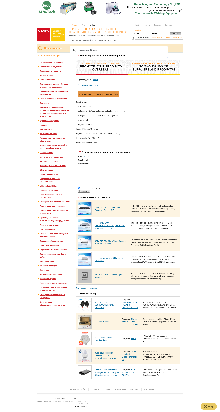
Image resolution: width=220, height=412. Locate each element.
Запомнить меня (142, 37)
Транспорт (44, 270)
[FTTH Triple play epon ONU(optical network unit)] (84, 265)
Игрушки (43, 125)
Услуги (147, 25)
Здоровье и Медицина (49, 120)
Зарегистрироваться (174, 37)
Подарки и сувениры (49, 190)
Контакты (168, 25)
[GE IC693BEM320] (84, 327)
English (92, 25)
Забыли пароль (156, 37)
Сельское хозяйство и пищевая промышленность (54, 235)
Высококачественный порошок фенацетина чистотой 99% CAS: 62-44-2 (106, 355)
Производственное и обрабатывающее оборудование (54, 219)
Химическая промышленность (53, 283)
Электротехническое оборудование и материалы (52, 303)
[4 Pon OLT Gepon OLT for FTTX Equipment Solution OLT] (84, 214)
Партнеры (120, 390)
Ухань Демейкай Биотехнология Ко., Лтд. (130, 355)
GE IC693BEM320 (102, 321)
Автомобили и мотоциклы (51, 62)
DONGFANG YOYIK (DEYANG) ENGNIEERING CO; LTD (130, 306)
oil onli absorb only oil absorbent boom (103, 338)
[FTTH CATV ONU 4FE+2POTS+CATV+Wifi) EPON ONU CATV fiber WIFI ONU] (84, 231)
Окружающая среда (48, 185)
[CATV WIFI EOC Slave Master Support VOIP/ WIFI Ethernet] (84, 248)
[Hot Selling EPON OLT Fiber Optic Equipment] (84, 282)
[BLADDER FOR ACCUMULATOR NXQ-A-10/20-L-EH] (84, 310)
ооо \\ (133, 338)
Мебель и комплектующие (51, 156)
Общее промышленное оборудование (50, 180)
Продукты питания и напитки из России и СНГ (54, 212)
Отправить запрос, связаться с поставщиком (98, 94)
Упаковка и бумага (48, 278)
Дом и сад (44, 103)
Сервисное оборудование (51, 241)
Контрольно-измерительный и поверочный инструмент (53, 147)
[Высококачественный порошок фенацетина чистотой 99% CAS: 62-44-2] (84, 361)
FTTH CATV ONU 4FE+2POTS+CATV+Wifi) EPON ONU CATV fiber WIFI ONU (110, 225)
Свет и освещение (48, 229)
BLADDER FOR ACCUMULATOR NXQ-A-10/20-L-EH (105, 305)
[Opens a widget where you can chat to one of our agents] (209, 407)
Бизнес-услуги (46, 75)
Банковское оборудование (51, 66)
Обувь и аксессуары (49, 174)
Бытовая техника (47, 79)
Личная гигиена (46, 152)
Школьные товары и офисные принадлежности (53, 289)
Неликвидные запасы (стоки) (53, 165)
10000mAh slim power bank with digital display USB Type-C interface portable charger (107, 372)
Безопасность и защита (50, 71)
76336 (95, 79)
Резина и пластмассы (49, 225)
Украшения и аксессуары (51, 274)
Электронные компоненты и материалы (52, 296)
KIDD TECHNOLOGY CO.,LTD (129, 372)
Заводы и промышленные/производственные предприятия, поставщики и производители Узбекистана (54, 112)
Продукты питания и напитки (52, 206)
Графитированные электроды (53, 98)
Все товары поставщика (88, 85)
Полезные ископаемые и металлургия (51, 196)
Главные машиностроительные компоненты (54, 93)
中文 (83, 25)
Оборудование (46, 169)
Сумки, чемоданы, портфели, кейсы (53, 255)
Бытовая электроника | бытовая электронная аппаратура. (54, 85)
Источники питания (48, 133)
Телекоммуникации (48, 265)
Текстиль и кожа (47, 261)
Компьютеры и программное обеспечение (52, 139)
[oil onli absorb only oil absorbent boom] (84, 344)
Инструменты (46, 129)
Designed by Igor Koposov (78, 406)
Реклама (157, 25)
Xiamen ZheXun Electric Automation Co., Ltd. (130, 322)
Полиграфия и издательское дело (55, 201)
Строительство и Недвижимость (54, 249)
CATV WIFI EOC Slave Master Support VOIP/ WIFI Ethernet (110, 242)
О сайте (137, 25)
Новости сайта (78, 390)
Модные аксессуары (49, 161)
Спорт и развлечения (49, 245)
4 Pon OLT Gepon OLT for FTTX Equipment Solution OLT (107, 208)
